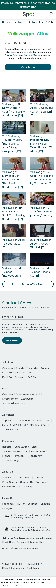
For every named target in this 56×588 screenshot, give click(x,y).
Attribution (27, 398)
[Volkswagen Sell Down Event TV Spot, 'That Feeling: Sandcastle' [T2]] (14, 95)
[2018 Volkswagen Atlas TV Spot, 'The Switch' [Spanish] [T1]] (42, 95)
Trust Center (33, 568)
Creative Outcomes (34, 451)
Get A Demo (28, 67)
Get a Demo (9, 486)
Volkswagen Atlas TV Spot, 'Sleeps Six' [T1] (41, 272)
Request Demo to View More (28, 284)
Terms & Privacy (33, 563)
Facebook (8, 503)
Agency (45, 368)
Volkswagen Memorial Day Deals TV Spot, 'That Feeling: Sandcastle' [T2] (12, 179)
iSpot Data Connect (13, 377)
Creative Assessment (28, 394)
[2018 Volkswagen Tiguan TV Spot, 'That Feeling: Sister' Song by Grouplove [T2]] (14, 127)
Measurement (10, 398)
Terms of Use (30, 55)
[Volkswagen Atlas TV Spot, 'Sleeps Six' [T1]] (42, 259)
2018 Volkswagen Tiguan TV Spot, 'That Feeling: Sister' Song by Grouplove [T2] (13, 143)
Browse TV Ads (41, 420)
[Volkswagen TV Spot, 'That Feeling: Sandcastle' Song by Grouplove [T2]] (42, 163)
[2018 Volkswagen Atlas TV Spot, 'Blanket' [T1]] (42, 230)
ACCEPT (15, 585)
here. (43, 542)
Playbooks (19, 456)
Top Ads (6, 420)
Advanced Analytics (13, 403)
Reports (6, 446)
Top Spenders (22, 420)
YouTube (33, 503)
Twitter (21, 503)
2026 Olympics (10, 429)
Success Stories (11, 451)
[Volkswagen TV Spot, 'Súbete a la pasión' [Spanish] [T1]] (42, 199)
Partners (41, 482)
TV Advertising (10, 460)
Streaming (8, 372)
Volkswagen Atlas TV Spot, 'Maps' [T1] (13, 243)
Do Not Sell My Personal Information (20, 548)
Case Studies (21, 446)
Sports (21, 372)
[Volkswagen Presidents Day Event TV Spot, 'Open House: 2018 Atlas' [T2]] (42, 127)
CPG (30, 372)
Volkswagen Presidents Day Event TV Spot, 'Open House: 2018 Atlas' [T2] (41, 143)
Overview (7, 368)
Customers (25, 477)
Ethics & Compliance (13, 568)
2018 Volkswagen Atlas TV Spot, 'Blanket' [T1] (41, 243)
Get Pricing (25, 486)
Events (6, 456)
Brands (20, 368)
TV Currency (35, 456)
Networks (32, 368)
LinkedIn (45, 503)
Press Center (9, 482)
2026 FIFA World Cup (35, 425)
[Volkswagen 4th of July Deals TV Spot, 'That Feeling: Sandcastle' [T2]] (14, 199)
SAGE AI (32, 377)
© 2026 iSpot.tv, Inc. (12, 563)
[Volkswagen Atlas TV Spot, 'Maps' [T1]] (14, 230)
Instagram (8, 508)
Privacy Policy (11, 55)
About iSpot (9, 477)
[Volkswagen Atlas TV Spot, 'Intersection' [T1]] (14, 259)
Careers (38, 477)
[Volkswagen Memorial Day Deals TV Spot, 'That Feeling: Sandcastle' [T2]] (14, 163)
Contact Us (26, 482)
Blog (34, 446)
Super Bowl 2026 (11, 425)
